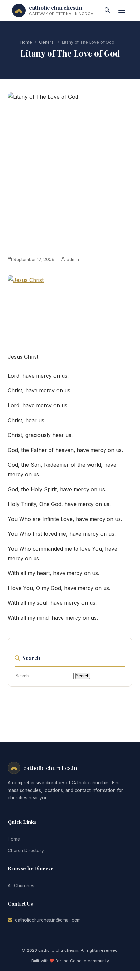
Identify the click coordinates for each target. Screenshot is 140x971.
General (47, 42)
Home (26, 42)
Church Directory (26, 850)
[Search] (107, 10)
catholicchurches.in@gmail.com (48, 919)
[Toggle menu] (122, 10)
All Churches (21, 885)
